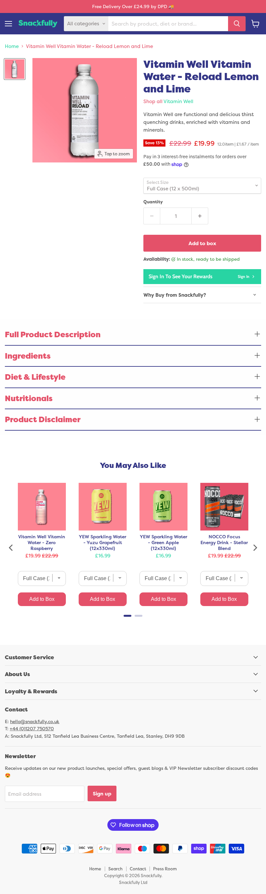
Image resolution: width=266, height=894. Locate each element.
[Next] (254, 547)
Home (12, 46)
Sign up (102, 793)
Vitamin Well (178, 101)
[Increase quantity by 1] (200, 216)
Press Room (165, 869)
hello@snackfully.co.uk (34, 721)
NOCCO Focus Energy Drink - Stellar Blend (224, 542)
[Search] (237, 23)
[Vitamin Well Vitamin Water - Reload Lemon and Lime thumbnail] (14, 69)
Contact (138, 869)
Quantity (153, 201)
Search (115, 869)
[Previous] (11, 547)
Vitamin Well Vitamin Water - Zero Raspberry (41, 542)
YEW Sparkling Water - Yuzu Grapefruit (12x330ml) (102, 542)
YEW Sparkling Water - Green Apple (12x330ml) (163, 542)
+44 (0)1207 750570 (32, 728)
